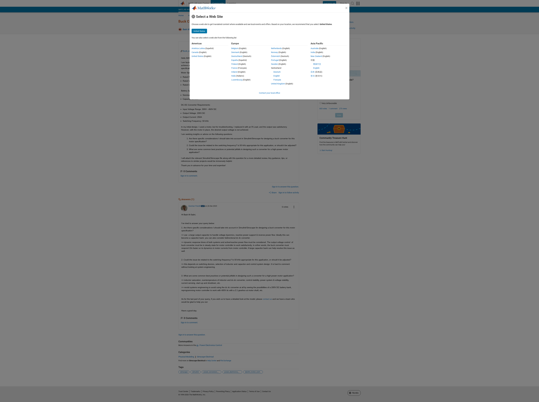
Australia (314, 48)
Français (277, 80)
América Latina (198, 48)
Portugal (275, 60)
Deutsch (277, 72)
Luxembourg (236, 80)
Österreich (275, 56)
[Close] (346, 8)
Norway (274, 52)
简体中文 (317, 64)
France (234, 68)
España (234, 60)
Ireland (234, 72)
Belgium (234, 48)
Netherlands (276, 48)
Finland (234, 64)
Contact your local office (269, 93)
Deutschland (236, 56)
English (276, 76)
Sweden (274, 64)
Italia (233, 76)
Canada (195, 52)
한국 (313, 76)
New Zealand (316, 56)
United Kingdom (278, 84)
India (313, 52)
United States (197, 56)
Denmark (235, 52)
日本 (313, 72)
